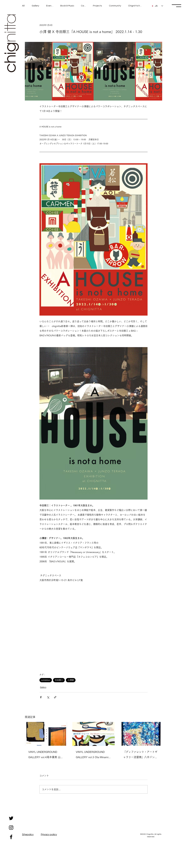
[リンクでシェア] (55, 697)
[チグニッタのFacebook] (11, 837)
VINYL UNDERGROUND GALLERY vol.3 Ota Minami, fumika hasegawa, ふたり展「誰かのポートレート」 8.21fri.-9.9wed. (92, 755)
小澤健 (71, 680)
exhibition (45, 680)
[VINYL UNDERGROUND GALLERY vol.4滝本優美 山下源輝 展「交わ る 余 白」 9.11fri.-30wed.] (46, 734)
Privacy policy (49, 834)
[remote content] (93, 626)
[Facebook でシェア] (40, 697)
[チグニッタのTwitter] (11, 818)
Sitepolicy (28, 834)
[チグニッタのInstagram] (11, 827)
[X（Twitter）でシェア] (48, 697)
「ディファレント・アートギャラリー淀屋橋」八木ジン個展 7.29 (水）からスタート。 (140, 755)
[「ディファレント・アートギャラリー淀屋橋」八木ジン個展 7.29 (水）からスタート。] (141, 734)
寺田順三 (59, 680)
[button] (176, 5)
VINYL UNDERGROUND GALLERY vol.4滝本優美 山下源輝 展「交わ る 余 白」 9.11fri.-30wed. (45, 755)
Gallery (43, 687)
